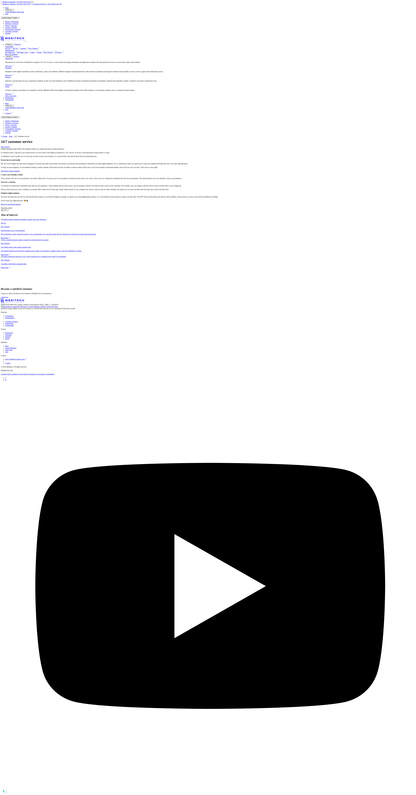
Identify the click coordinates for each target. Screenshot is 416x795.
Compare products (11, 321)
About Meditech (10, 12)
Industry (8, 77)
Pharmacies (9, 58)
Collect (32, 52)
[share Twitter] (8, 210)
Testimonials (9, 100)
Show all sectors (10, 96)
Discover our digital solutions (11, 204)
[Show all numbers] (32, 2)
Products (9, 44)
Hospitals (8, 68)
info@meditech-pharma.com (15, 359)
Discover (8, 66)
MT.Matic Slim (22, 52)
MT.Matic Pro (10, 52)
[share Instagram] (2, 210)
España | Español (11, 27)
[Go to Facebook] (5, 378)
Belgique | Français (11, 23)
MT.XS (8, 48)
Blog (7, 8)
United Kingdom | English (10, 18)
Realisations (9, 98)
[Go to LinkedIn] (5, 380)
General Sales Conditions (9, 374)
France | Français (11, 25)
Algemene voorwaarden (36, 374)
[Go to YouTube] (210, 790)
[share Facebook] (5, 210)
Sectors (8, 56)
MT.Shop (58, 52)
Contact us (4, 297)
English (7, 33)
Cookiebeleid (49, 374)
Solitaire (26, 48)
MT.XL (15, 48)
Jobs (6, 14)
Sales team (20, 12)
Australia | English (11, 31)
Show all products (11, 54)
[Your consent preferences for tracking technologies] (4, 791)
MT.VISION (48, 52)
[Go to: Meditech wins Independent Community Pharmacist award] (29, 307)
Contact (8, 113)
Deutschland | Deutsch (13, 29)
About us (9, 10)
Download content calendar (10, 171)
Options (35, 48)
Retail (7, 86)
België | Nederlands (12, 22)
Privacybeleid (23, 374)
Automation (9, 46)
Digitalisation (9, 50)
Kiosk (39, 52)
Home (4, 136)
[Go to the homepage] (12, 40)
